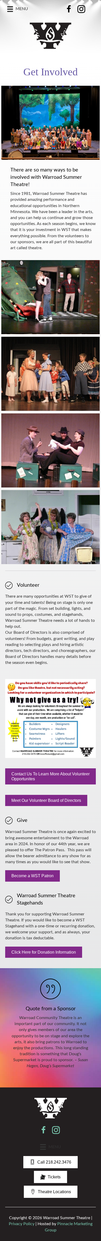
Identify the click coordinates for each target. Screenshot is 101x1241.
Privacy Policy (21, 1224)
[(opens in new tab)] (50, 1108)
